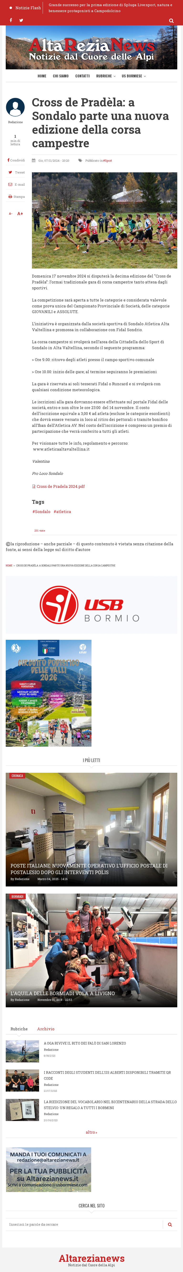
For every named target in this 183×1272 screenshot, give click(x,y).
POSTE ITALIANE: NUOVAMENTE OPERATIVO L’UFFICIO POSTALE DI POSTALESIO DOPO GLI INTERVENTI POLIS (89, 869)
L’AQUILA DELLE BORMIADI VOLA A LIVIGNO (62, 993)
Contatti (82, 75)
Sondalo (42, 511)
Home (42, 75)
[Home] (91, 48)
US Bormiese (132, 75)
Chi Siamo (61, 75)
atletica (63, 511)
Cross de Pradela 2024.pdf (61, 486)
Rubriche (104, 75)
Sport (108, 160)
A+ (20, 213)
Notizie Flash (28, 7)
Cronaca (17, 775)
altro (90, 1132)
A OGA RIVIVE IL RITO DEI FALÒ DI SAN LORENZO (85, 1043)
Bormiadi (17, 896)
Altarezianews (92, 1258)
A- (10, 213)
